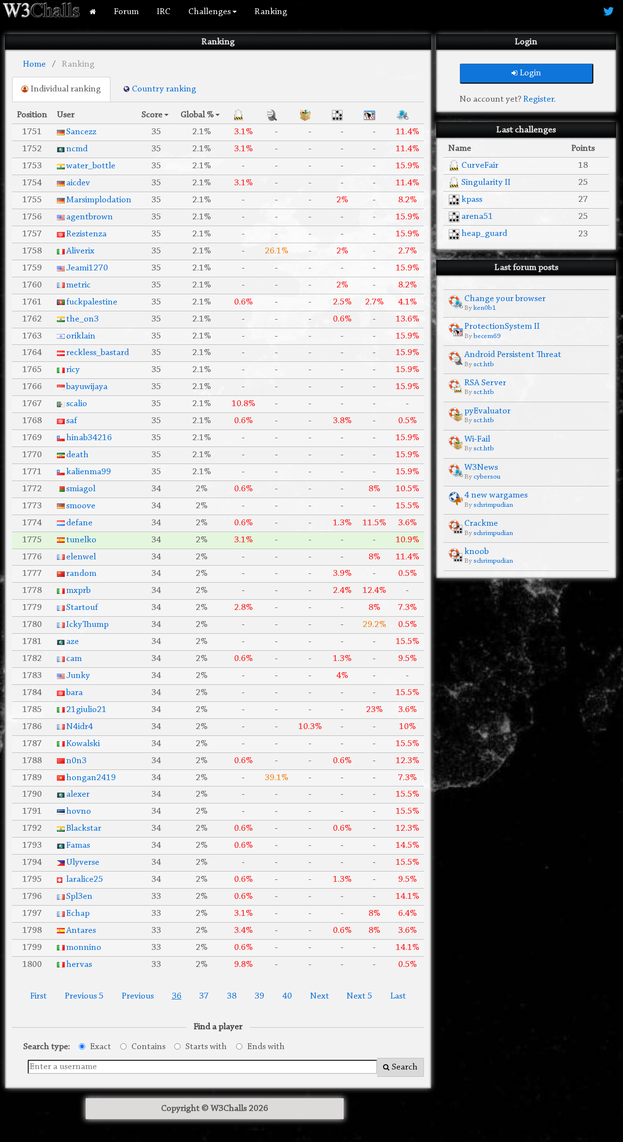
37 (204, 996)
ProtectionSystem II (502, 326)
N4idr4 (79, 727)
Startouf (82, 607)
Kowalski (83, 744)
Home (34, 64)
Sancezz (81, 132)
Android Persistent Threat (512, 354)
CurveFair (479, 165)
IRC (163, 12)
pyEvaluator (487, 411)
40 (287, 996)
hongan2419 (91, 778)
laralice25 (84, 879)
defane (79, 523)
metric (78, 285)
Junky (78, 675)
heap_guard (484, 233)
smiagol (80, 489)
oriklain (80, 336)
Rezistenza (86, 234)
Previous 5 (84, 996)
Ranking (271, 12)
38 (232, 996)
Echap (78, 913)
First (38, 996)
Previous (138, 996)
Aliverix (80, 251)
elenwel (81, 557)
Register (538, 99)
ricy (73, 370)
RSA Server (485, 383)
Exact (100, 1047)
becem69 (487, 336)
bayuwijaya (87, 387)
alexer (78, 794)
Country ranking (164, 89)
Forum (126, 12)
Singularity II (486, 182)
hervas (79, 964)
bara (74, 692)
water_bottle (90, 166)
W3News (481, 467)
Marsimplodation (98, 200)
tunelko (81, 540)
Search (405, 1067)
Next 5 (359, 996)
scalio (76, 404)
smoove (80, 506)
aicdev (78, 183)
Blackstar (83, 828)
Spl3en (79, 896)
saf (71, 421)
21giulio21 (86, 709)
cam (74, 658)
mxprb (78, 590)
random (81, 573)
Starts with (206, 1047)
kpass (471, 199)
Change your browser (505, 298)
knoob (476, 551)
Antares (81, 930)
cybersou (487, 477)
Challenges (210, 12)
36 (177, 996)
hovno (78, 811)
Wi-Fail (477, 439)
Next (319, 996)
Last (398, 996)
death (77, 455)
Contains (148, 1047)
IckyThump (87, 624)
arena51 (477, 216)
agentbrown (89, 217)
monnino (83, 947)
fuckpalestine (91, 302)
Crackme (481, 523)
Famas (78, 845)
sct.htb (484, 364)
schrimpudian (493, 505)
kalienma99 (88, 472)
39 (259, 996)
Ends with (266, 1047)
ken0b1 (485, 308)
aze (72, 641)
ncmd (77, 149)
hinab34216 (89, 438)
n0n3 (76, 761)
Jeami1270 (87, 268)
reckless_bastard (97, 352)
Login (530, 73)
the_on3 (82, 319)
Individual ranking (66, 89)
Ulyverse (82, 862)
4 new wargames (496, 495)
